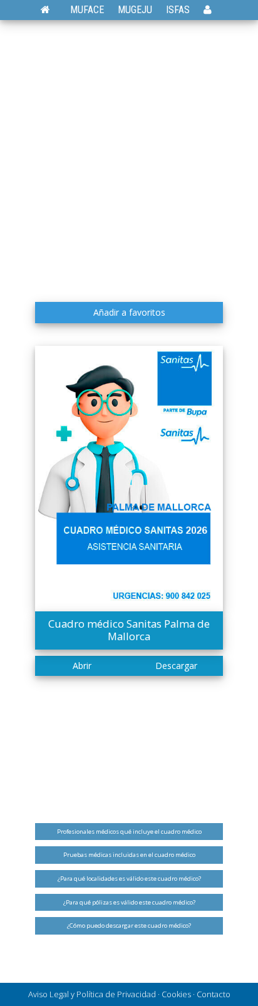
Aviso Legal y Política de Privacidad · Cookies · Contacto (129, 994)
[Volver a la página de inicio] (52, 10)
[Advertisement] (129, 160)
